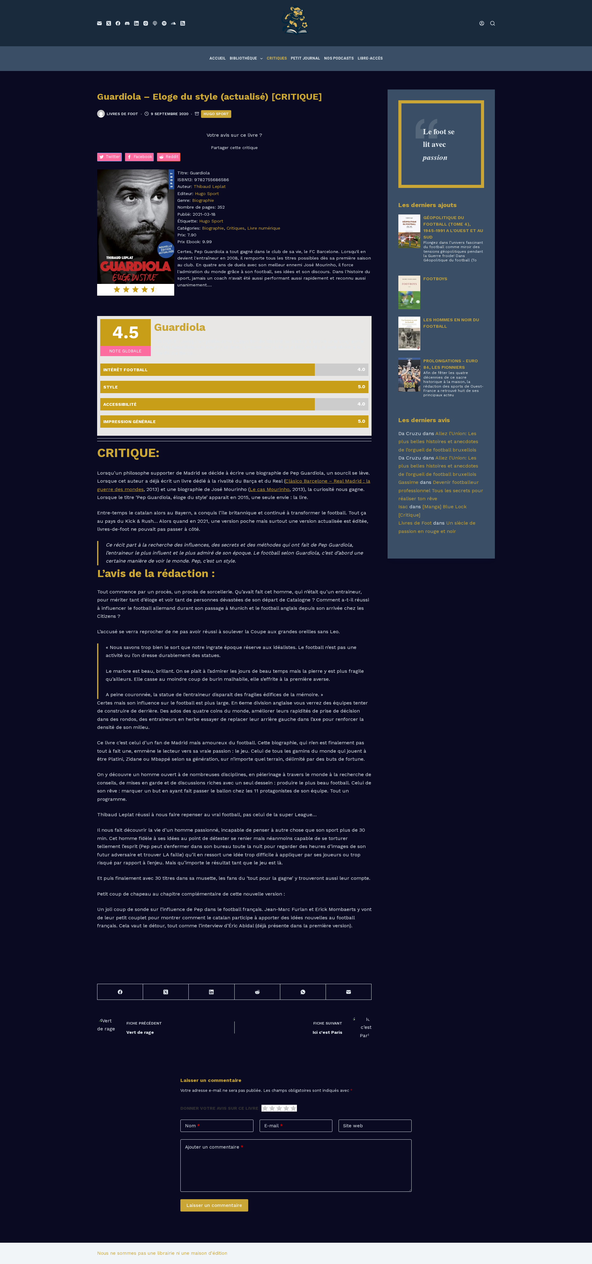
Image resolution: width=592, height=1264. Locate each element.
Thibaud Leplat (210, 186)
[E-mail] (99, 23)
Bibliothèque (243, 58)
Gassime (408, 482)
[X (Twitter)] (108, 23)
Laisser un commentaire (214, 1205)
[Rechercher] (492, 23)
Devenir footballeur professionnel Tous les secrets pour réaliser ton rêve (440, 490)
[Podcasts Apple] (155, 23)
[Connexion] (481, 23)
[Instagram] (145, 23)
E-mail (273, 1126)
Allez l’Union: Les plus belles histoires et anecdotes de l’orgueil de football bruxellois (438, 441)
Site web (353, 1126)
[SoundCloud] (173, 23)
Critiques (277, 58)
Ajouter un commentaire (214, 1147)
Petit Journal (305, 58)
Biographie (203, 200)
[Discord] (127, 23)
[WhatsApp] (303, 992)
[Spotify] (164, 23)
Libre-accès (370, 58)
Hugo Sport (216, 114)
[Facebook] (118, 23)
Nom (192, 1126)
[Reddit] (257, 992)
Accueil (217, 58)
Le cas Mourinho (270, 489)
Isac (403, 506)
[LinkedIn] (136, 23)
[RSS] (182, 23)
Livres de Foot (415, 523)
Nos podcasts (339, 58)
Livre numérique (263, 228)
